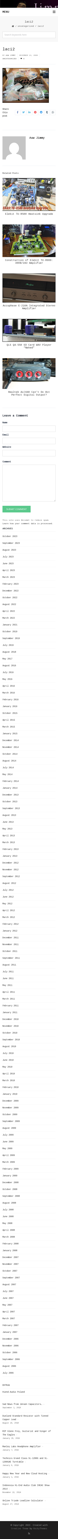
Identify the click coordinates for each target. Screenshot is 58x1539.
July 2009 (8, 1135)
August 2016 (9, 665)
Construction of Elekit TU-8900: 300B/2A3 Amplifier (29, 261)
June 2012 (8, 897)
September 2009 (11, 1121)
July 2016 (8, 672)
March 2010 (8, 1080)
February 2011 (10, 1005)
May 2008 (7, 1223)
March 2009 (8, 1162)
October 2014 (9, 754)
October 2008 (9, 1189)
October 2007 (9, 1271)
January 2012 (9, 931)
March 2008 (8, 1237)
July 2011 (8, 971)
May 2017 (7, 659)
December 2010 (10, 1019)
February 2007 (10, 1325)
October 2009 (9, 1114)
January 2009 (9, 1175)
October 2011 (9, 951)
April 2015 (8, 720)
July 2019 (8, 645)
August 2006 (9, 1366)
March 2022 (8, 618)
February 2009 (10, 1169)
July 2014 (8, 767)
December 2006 (10, 1339)
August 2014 (9, 761)
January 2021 (9, 625)
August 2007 (9, 1284)
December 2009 (10, 1101)
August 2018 (9, 652)
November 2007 (10, 1264)
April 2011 (8, 992)
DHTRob (6, 1385)
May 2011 (7, 985)
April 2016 (8, 686)
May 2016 (7, 679)
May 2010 (7, 1067)
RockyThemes (40, 1528)
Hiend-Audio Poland (13, 1392)
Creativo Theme (19, 1528)
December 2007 (10, 1257)
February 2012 (10, 924)
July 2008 (8, 1210)
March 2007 (8, 1318)
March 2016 (8, 693)
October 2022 (9, 597)
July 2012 (8, 890)
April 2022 (8, 611)
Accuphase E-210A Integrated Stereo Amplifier (29, 307)
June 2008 (8, 1216)
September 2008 (11, 1196)
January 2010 (9, 1094)
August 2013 (9, 815)
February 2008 (10, 1244)
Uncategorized (26, 26)
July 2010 (8, 1053)
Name (4, 422)
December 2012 (10, 863)
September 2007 (11, 1278)
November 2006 (10, 1346)
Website (6, 447)
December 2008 (10, 1182)
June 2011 (8, 978)
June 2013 (8, 822)
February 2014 (10, 781)
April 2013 (8, 835)
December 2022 (10, 591)
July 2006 (8, 1373)
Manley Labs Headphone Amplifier (21, 1446)
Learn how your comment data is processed (27, 523)
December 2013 (10, 795)
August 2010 (9, 1046)
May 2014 (7, 774)
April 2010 (8, 1073)
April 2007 (8, 1312)
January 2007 (9, 1332)
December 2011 (10, 937)
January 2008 (9, 1250)
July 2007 (8, 1291)
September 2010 (11, 1039)
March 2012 (8, 917)
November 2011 (10, 944)
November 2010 (10, 1026)
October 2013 (9, 801)
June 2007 (8, 1298)
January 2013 (9, 856)
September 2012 (11, 876)
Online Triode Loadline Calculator (22, 1500)
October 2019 (9, 631)
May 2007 (7, 1305)
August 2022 (9, 604)
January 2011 (9, 1012)
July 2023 (8, 557)
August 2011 (9, 965)
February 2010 (10, 1087)
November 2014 (10, 747)
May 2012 (7, 903)
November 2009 (10, 1107)
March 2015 (8, 727)
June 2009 (8, 1141)
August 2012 (9, 883)
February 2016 (10, 699)
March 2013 (8, 842)
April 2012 (8, 910)
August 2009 (9, 1128)
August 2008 (9, 1203)
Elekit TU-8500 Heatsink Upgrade (29, 214)
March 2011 (8, 999)
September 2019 (11, 638)
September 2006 (11, 1359)
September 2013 (11, 808)
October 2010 (9, 1033)
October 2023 (9, 536)
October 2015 (9, 713)
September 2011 (11, 958)
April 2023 (8, 570)
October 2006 (9, 1352)
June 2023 (8, 563)
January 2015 (9, 733)
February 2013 (10, 849)
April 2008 (8, 1230)
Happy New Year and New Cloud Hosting (24, 1473)
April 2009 (8, 1155)
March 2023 (8, 577)
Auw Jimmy (10, 55)
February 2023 (10, 584)
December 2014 (10, 740)
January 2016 (9, 706)
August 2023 (9, 550)
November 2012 (10, 869)
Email (5, 435)
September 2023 (11, 543)
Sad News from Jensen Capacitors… (22, 1404)
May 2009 (7, 1148)
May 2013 (7, 829)
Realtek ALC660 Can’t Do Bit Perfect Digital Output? (29, 393)
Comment (6, 461)
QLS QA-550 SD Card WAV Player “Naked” (29, 346)
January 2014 (9, 788)
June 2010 (8, 1060)
